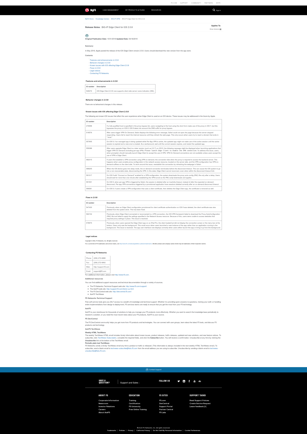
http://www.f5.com (122, 274)
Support (184, 3)
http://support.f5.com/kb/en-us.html (120, 289)
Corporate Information (109, 400)
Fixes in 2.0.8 (95, 68)
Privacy (130, 430)
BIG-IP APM (115, 19)
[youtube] (193, 381)
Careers (102, 409)
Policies (122, 430)
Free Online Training (138, 409)
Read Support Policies (199, 400)
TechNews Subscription (107, 337)
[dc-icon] (198, 381)
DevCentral (164, 403)
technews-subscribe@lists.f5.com (124, 348)
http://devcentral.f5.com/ (122, 291)
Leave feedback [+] (198, 406)
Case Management (111, 10)
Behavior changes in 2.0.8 (100, 62)
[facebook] (188, 381)
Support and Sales (130, 382)
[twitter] (177, 381)
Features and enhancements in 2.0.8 (104, 60)
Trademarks (111, 430)
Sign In (218, 10)
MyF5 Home (89, 19)
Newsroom (103, 403)
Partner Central (166, 409)
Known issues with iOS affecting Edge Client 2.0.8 (109, 65)
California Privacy (143, 430)
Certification (134, 403)
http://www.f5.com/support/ (136, 286)
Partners (208, 3)
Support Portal (165, 406)
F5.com (174, 3)
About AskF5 (104, 412)
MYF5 (218, 3)
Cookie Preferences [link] (192, 430)
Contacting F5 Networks (99, 73)
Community (196, 3)
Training (132, 400)
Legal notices (95, 70)
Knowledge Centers (102, 19)
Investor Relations (107, 406)
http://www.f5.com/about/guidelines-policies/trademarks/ (136, 243)
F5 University (134, 406)
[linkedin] (183, 381)
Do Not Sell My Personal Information (167, 430)
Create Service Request (200, 403)
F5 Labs (162, 412)
